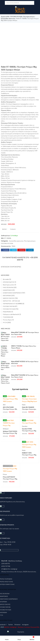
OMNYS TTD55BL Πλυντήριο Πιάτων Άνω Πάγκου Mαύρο (23, 347)
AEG (4, 405)
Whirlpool (5, 429)
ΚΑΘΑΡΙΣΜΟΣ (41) (9, 290)
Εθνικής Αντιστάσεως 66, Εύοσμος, (12, 572)
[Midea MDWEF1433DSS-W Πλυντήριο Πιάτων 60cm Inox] (5, 365)
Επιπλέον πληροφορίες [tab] (11, 267)
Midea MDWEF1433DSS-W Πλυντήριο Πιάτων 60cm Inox (24, 362)
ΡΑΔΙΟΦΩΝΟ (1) (8, 312)
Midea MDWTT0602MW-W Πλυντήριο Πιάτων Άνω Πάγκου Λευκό (24, 376)
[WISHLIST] (4, 414)
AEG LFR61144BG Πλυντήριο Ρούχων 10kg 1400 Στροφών (10, 409)
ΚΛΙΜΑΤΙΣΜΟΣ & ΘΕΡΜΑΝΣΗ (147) (14, 293)
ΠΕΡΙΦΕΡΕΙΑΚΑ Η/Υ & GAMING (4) (13, 304)
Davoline (24, 426)
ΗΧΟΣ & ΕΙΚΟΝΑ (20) (9, 287)
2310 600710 (5, 563)
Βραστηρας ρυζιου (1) (9, 285)
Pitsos (5, 474)
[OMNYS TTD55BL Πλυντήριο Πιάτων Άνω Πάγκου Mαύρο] (5, 351)
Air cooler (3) (7, 279)
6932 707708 (5, 566)
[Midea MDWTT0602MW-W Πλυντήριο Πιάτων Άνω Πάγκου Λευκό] (5, 379)
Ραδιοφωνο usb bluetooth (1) (12, 314)
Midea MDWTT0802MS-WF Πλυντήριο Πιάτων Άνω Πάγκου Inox (25, 333)
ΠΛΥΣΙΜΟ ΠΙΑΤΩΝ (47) (10, 306)
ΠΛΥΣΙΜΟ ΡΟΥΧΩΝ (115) (10, 309)
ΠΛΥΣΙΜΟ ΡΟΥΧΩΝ (16, 16)
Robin (13, 246)
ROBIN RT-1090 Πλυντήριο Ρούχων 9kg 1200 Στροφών (29, 455)
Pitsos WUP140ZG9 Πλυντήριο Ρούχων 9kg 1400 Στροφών (10, 479)
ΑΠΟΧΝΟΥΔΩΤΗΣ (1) (9, 282)
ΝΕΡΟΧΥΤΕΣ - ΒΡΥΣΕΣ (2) (11, 301)
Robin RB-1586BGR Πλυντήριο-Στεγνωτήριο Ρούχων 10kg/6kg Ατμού (29, 409)
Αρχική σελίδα (5, 16)
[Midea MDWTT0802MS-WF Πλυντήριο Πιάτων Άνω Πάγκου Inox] (5, 336)
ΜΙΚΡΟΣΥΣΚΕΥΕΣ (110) (10, 298)
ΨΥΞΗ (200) (7, 322)
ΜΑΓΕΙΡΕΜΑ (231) (8, 295)
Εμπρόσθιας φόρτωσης (8, 18)
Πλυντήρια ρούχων (28, 16)
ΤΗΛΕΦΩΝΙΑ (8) (8, 317)
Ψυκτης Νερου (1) (8, 320)
